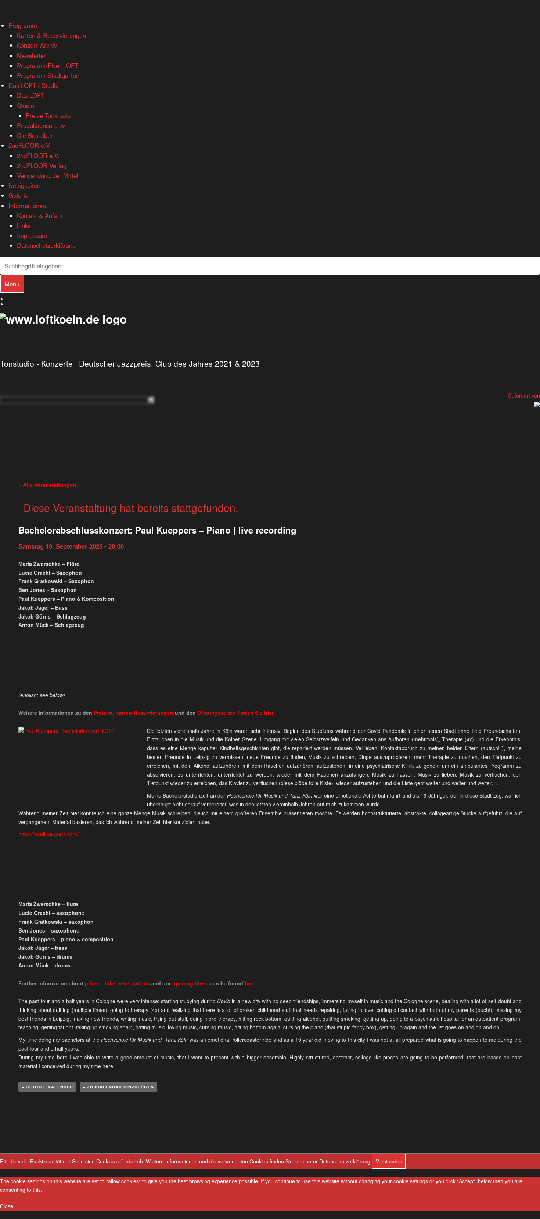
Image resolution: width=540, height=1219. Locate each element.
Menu (11, 283)
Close (6, 1206)
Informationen (27, 205)
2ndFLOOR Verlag (41, 165)
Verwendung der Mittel (47, 175)
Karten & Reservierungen (51, 35)
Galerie (18, 195)
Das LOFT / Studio (33, 85)
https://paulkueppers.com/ (48, 834)
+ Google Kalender (47, 1087)
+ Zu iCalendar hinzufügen (118, 1087)
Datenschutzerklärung (46, 245)
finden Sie (230, 712)
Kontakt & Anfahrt (41, 215)
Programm (22, 25)
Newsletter (31, 55)
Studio (25, 105)
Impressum (32, 235)
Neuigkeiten (24, 185)
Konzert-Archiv (37, 45)
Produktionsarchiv (41, 125)
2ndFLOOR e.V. (29, 145)
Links (24, 225)
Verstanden (389, 1161)
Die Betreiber (35, 135)
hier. (269, 712)
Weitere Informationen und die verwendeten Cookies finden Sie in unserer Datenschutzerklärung (258, 1161)
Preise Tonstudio (48, 115)
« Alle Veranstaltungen (47, 485)
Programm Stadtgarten (48, 75)
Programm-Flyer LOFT (47, 65)
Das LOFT (30, 95)
